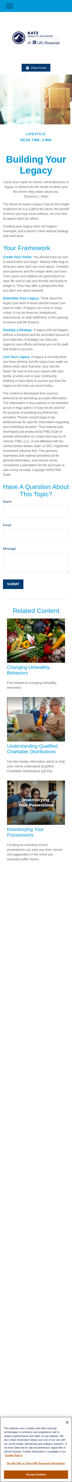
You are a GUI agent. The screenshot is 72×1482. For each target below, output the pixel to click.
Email (7, 525)
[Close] (67, 1422)
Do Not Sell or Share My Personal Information (36, 1463)
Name (7, 501)
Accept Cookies (36, 1474)
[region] (36, 1449)
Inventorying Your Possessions (25, 832)
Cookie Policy (13, 1455)
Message (9, 548)
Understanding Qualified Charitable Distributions (32, 748)
